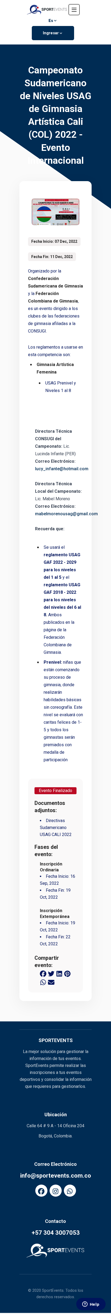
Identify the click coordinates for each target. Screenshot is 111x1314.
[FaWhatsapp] (70, 1191)
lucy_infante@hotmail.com (61, 468)
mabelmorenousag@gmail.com (66, 513)
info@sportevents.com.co (55, 1175)
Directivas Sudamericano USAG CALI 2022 (56, 827)
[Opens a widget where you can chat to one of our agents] (91, 1304)
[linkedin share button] (59, 973)
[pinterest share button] (67, 973)
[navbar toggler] (74, 9)
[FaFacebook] (41, 1191)
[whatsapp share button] (43, 982)
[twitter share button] (51, 973)
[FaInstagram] (56, 1191)
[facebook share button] (43, 973)
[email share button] (51, 982)
